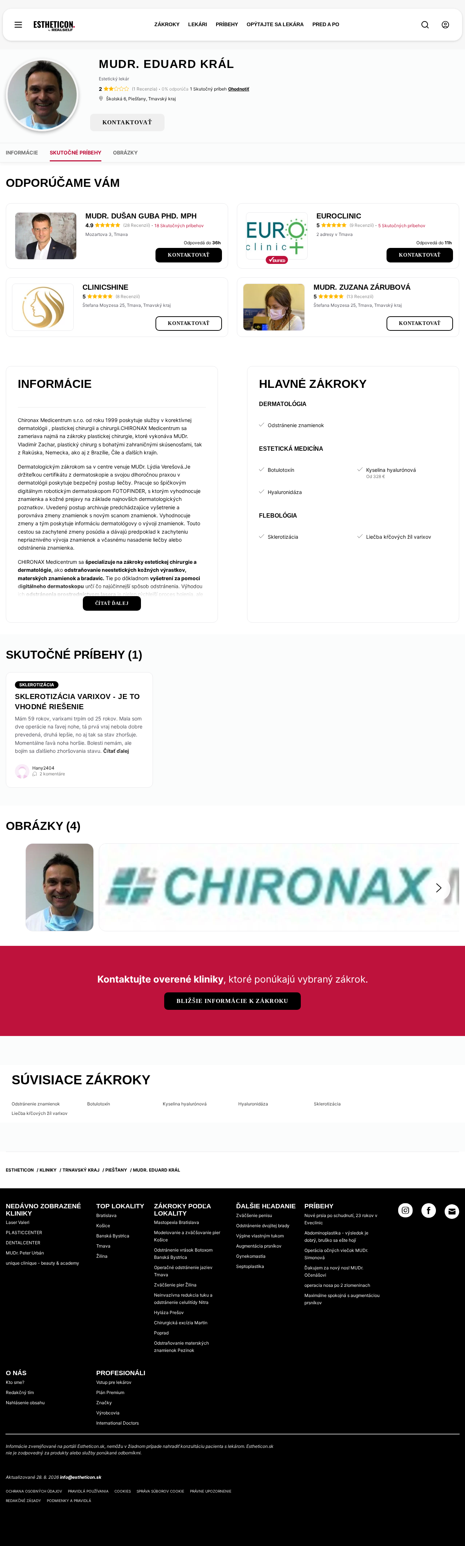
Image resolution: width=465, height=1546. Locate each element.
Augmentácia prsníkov (259, 1246)
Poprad (161, 1333)
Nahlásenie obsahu (25, 1402)
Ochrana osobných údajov (34, 1491)
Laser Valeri (17, 1222)
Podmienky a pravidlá (69, 1500)
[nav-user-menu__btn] (445, 25)
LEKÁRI (197, 24)
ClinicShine (105, 287)
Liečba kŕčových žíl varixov (398, 537)
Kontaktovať (189, 255)
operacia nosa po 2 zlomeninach (337, 1285)
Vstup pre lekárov (114, 1382)
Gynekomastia (251, 1256)
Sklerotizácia (283, 537)
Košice (103, 1225)
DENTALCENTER (23, 1242)
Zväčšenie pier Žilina (175, 1285)
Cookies (122, 1491)
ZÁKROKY (166, 24)
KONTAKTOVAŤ (127, 122)
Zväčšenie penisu (254, 1215)
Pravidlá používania (88, 1491)
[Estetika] (54, 26)
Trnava (103, 1246)
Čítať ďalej (116, 751)
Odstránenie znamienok (296, 425)
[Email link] (452, 1211)
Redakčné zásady (23, 1500)
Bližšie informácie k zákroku (232, 1001)
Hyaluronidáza (285, 492)
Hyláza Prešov (169, 1312)
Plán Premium (110, 1392)
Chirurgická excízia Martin (180, 1322)
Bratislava (106, 1215)
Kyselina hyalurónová (391, 470)
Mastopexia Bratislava (176, 1222)
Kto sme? (15, 1382)
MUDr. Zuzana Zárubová (362, 287)
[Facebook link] (428, 1212)
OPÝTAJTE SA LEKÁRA (275, 24)
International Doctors (117, 1423)
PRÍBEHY (227, 24)
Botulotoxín (281, 470)
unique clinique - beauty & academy (42, 1263)
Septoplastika (250, 1266)
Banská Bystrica (112, 1235)
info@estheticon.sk (80, 1477)
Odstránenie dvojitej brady (263, 1225)
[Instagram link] (405, 1212)
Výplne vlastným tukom (260, 1235)
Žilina (102, 1256)
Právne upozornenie (210, 1491)
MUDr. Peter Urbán (25, 1253)
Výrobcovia (108, 1413)
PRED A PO (325, 24)
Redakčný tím (20, 1392)
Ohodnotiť (238, 89)
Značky (104, 1402)
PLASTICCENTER (24, 1232)
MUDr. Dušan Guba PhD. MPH (141, 216)
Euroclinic (338, 216)
